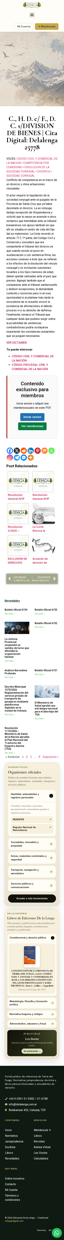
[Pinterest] (37, 451)
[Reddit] (24, 451)
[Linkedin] (31, 451)
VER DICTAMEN (16, 342)
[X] (17, 451)
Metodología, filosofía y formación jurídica (28, 1003)
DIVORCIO (43, 171)
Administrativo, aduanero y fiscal (28, 1024)
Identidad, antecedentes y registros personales (25, 796)
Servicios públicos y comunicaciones (22, 885)
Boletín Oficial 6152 (46, 623)
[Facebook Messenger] (24, 457)
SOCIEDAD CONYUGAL (20, 175)
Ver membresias (32, 426)
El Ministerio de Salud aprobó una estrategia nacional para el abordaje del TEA (46, 708)
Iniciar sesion (32, 417)
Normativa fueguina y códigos (26, 1014)
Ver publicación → (32, 1051)
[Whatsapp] (51, 451)
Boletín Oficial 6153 (46, 609)
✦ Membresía (46, 26)
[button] (32, 15)
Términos (41, 1230)
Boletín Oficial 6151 (46, 670)
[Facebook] (10, 451)
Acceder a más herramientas (32, 898)
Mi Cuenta (23, 26)
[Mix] (44, 451)
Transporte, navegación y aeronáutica (25, 872)
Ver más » (10, 614)
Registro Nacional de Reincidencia (32, 828)
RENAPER (32, 819)
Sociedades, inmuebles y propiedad (25, 844)
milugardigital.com (14, 1221)
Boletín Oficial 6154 (16, 609)
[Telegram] (17, 457)
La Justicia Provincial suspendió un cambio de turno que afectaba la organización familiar (17, 648)
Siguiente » (50, 757)
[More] (31, 457)
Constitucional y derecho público (28, 937)
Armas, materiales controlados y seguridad (29, 858)
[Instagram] (10, 457)
